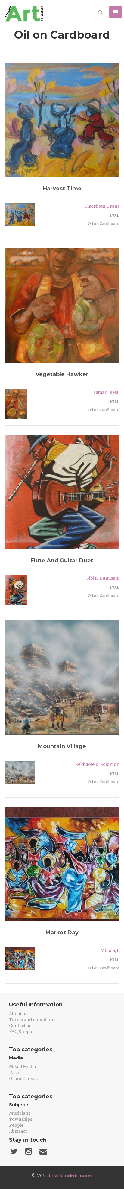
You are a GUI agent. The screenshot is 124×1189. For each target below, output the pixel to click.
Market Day (62, 932)
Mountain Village (62, 746)
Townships (20, 1119)
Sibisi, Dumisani (102, 578)
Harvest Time (62, 188)
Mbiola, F (110, 950)
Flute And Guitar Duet (62, 560)
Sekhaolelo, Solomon (97, 764)
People (16, 1125)
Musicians (19, 1113)
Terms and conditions (32, 1019)
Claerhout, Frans (102, 206)
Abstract (18, 1131)
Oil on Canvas (23, 1078)
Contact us (20, 1025)
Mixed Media (22, 1066)
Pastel (15, 1072)
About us (18, 1013)
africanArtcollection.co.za (69, 1175)
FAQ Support (22, 1031)
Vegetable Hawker (62, 374)
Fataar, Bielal (106, 392)
